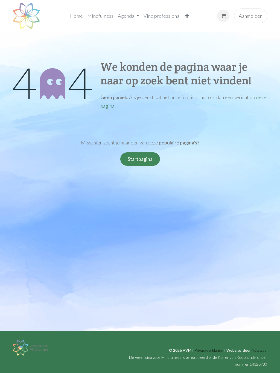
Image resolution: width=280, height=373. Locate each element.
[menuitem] (76, 15)
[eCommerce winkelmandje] (223, 16)
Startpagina (140, 159)
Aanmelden (250, 16)
